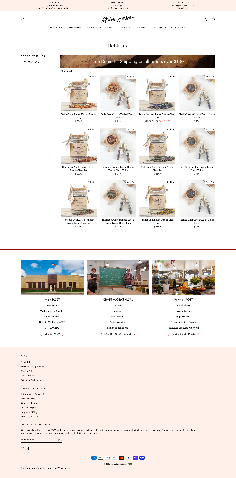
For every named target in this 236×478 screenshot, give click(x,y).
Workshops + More (179, 27)
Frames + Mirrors (74, 27)
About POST (26, 362)
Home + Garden (55, 27)
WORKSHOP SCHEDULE (118, 334)
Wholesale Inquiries (30, 403)
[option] (53, 5)
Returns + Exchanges (31, 380)
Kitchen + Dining (94, 27)
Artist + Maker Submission (33, 394)
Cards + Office (159, 27)
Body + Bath (126, 27)
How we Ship (27, 371)
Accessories (142, 27)
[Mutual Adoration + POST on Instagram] (22, 448)
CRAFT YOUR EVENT (184, 334)
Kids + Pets (111, 27)
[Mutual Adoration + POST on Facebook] (28, 448)
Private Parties (28, 399)
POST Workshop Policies (32, 366)
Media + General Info (30, 417)
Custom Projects (29, 408)
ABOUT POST (52, 334)
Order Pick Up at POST (31, 376)
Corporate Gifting (29, 412)
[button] (33, 56)
